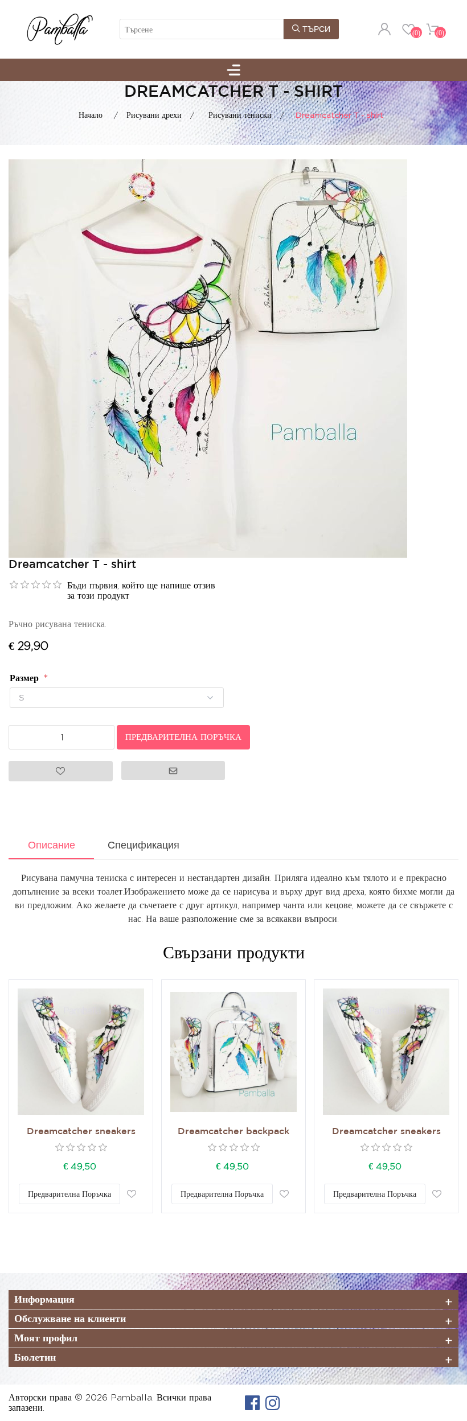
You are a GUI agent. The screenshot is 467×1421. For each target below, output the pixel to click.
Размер (26, 678)
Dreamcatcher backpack (233, 1131)
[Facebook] (252, 1403)
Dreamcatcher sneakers (81, 1131)
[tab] (51, 846)
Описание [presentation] (51, 845)
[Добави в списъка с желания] (131, 1194)
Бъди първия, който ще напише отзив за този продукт (141, 590)
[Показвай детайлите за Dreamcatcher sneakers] (81, 1051)
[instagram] (272, 1403)
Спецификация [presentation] (143, 845)
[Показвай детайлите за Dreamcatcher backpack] (233, 1051)
